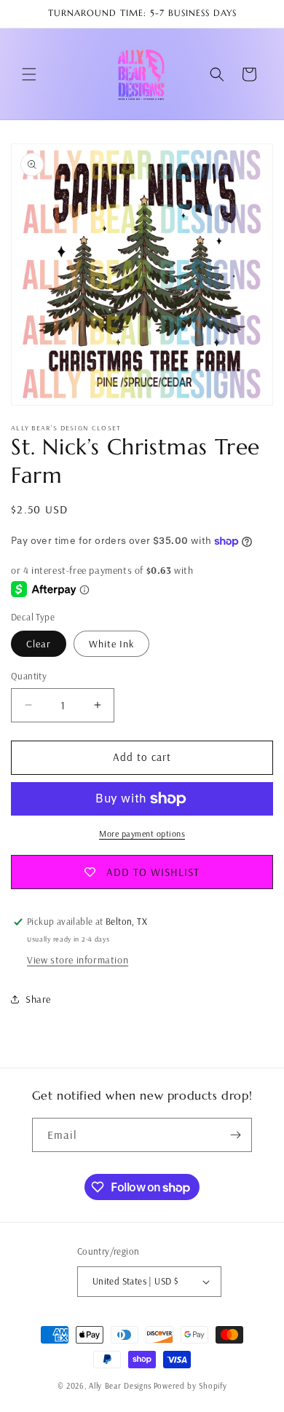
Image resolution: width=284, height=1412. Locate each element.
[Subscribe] (235, 1135)
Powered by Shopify (190, 1386)
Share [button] (38, 999)
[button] (29, 74)
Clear (38, 643)
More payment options (142, 833)
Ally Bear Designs (120, 1386)
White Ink (111, 643)
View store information (77, 959)
